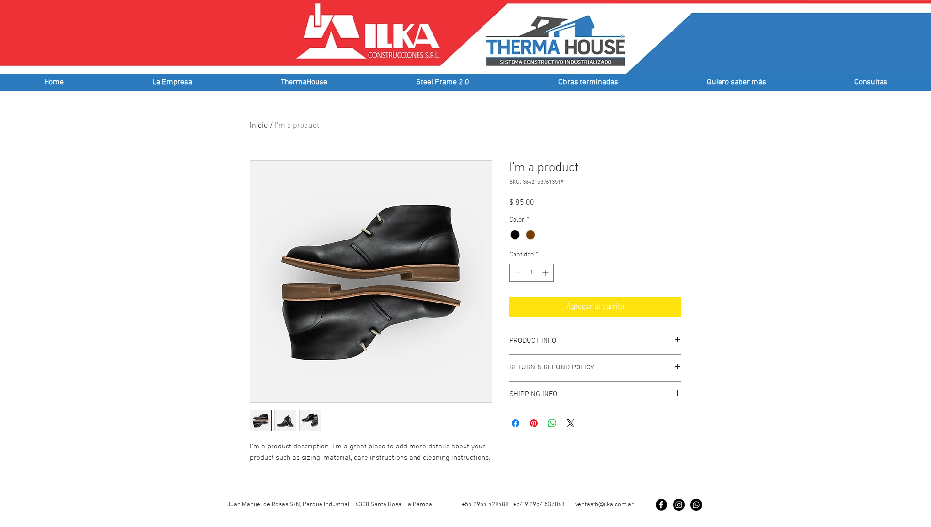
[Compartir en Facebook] (515, 423)
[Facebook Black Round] (661, 505)
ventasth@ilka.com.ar (604, 505)
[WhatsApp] (696, 505)
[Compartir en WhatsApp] (552, 423)
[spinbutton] (531, 272)
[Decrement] (517, 272)
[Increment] (546, 272)
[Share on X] (571, 423)
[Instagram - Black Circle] (679, 505)
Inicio (259, 125)
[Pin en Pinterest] (534, 423)
